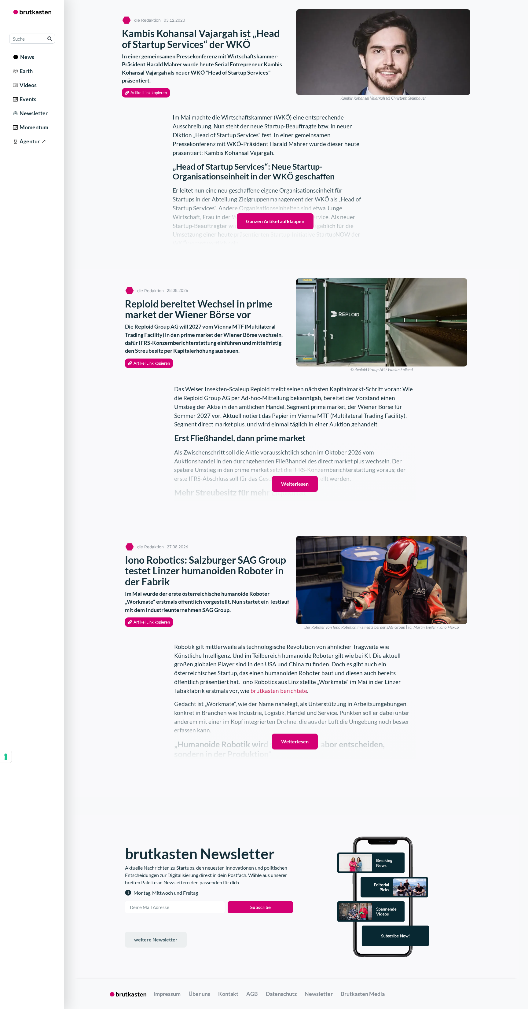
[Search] (50, 38)
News (26, 56)
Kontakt (228, 993)
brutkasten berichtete (279, 690)
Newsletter (33, 113)
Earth (25, 71)
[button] (146, 93)
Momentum (33, 127)
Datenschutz (281, 993)
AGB (252, 993)
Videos (27, 85)
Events (27, 99)
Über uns (199, 993)
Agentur (29, 141)
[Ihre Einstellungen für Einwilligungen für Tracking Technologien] (6, 757)
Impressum (167, 993)
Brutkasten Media (363, 993)
